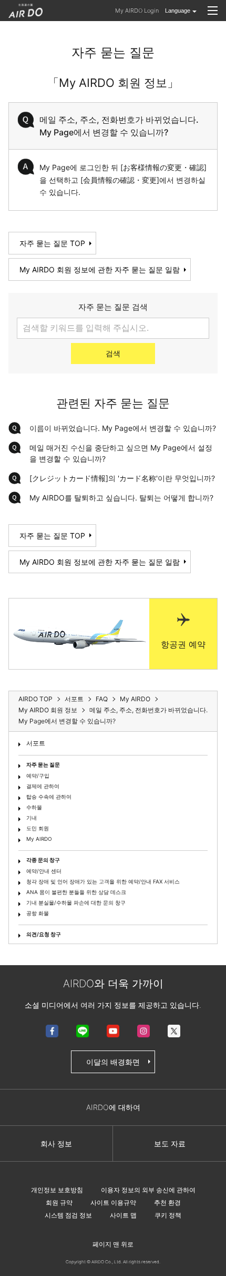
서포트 (35, 743)
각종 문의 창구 (43, 860)
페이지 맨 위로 (113, 1244)
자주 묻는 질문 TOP (52, 243)
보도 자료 (170, 1143)
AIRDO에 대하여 (113, 1107)
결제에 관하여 (42, 786)
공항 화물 (37, 913)
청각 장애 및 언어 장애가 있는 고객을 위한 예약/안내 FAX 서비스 (103, 881)
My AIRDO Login (137, 10)
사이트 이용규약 (113, 1202)
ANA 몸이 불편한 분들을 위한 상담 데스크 (76, 892)
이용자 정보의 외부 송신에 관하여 (148, 1190)
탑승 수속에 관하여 (48, 796)
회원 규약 (59, 1202)
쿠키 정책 (168, 1215)
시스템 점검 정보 (68, 1215)
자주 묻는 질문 (43, 764)
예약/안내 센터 (43, 871)
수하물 (34, 807)
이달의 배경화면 (113, 1061)
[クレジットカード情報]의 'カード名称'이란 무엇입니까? (122, 478)
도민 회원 (37, 828)
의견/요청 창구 (43, 934)
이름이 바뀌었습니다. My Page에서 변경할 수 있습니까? (122, 428)
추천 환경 (167, 1202)
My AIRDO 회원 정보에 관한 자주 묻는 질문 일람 (99, 269)
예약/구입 (37, 775)
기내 (31, 817)
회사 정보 (56, 1143)
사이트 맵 (123, 1215)
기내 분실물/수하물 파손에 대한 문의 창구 (76, 902)
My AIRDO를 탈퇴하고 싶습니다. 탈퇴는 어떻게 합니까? (121, 497)
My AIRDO (39, 839)
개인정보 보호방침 (57, 1190)
